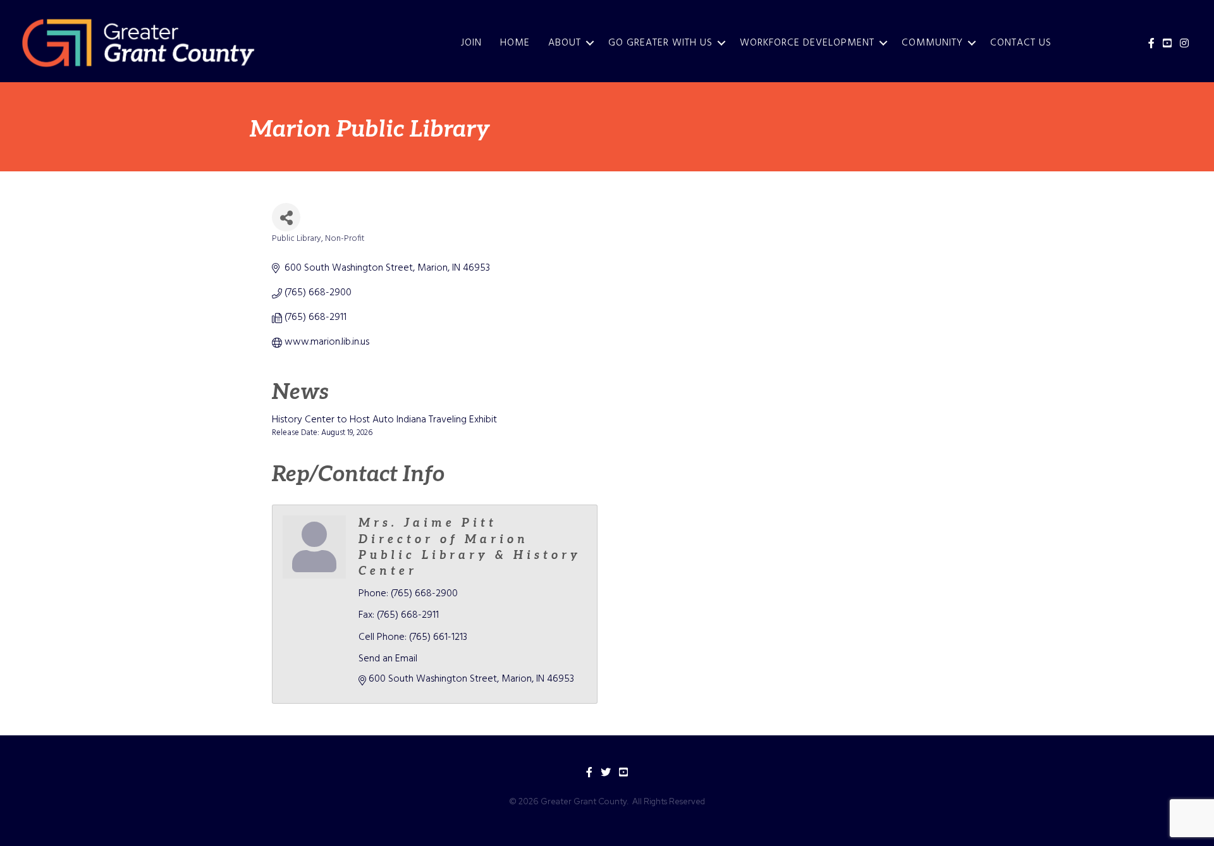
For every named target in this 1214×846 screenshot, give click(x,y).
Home (515, 43)
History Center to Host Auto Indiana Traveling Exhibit (384, 420)
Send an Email (388, 659)
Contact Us (1021, 43)
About (564, 43)
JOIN (471, 43)
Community (932, 43)
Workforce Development (807, 43)
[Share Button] (286, 217)
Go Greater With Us (660, 43)
